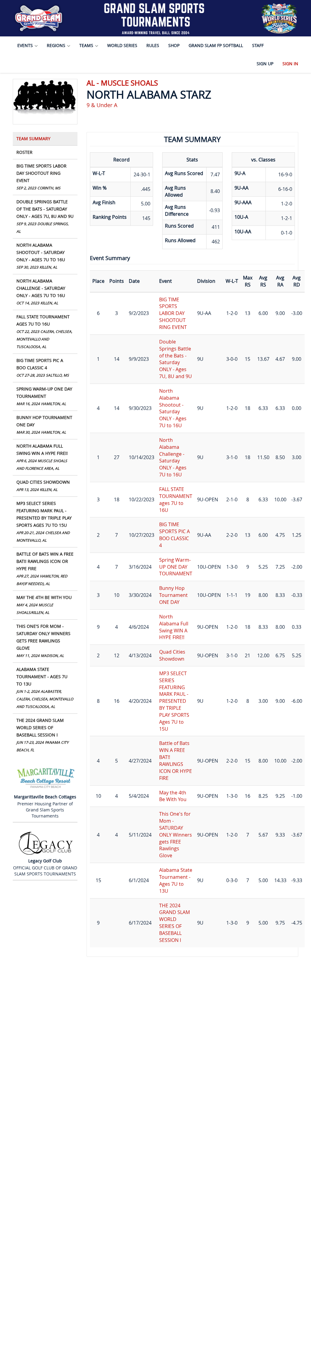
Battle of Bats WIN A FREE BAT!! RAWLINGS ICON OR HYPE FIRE (44, 568)
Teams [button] (86, 45)
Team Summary (33, 138)
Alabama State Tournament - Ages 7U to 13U (44, 687)
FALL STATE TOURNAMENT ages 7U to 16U (44, 331)
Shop (173, 45)
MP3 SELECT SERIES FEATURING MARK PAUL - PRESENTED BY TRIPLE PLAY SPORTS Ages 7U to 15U (44, 521)
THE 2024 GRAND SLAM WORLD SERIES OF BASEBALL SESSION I (42, 734)
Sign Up (265, 63)
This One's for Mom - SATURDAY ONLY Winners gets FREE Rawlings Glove (43, 640)
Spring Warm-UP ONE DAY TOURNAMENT (44, 396)
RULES (152, 45)
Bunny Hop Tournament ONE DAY (44, 425)
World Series (122, 45)
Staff (258, 45)
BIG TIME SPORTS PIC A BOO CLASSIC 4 (42, 367)
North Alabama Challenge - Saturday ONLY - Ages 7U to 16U (40, 291)
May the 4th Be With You (44, 604)
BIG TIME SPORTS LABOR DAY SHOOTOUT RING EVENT (41, 176)
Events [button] (25, 45)
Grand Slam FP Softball (216, 45)
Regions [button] (57, 45)
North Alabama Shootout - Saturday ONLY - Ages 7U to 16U (40, 255)
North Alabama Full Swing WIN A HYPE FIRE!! (42, 457)
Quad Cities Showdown (43, 485)
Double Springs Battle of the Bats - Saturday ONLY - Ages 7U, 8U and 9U (44, 216)
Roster (24, 152)
